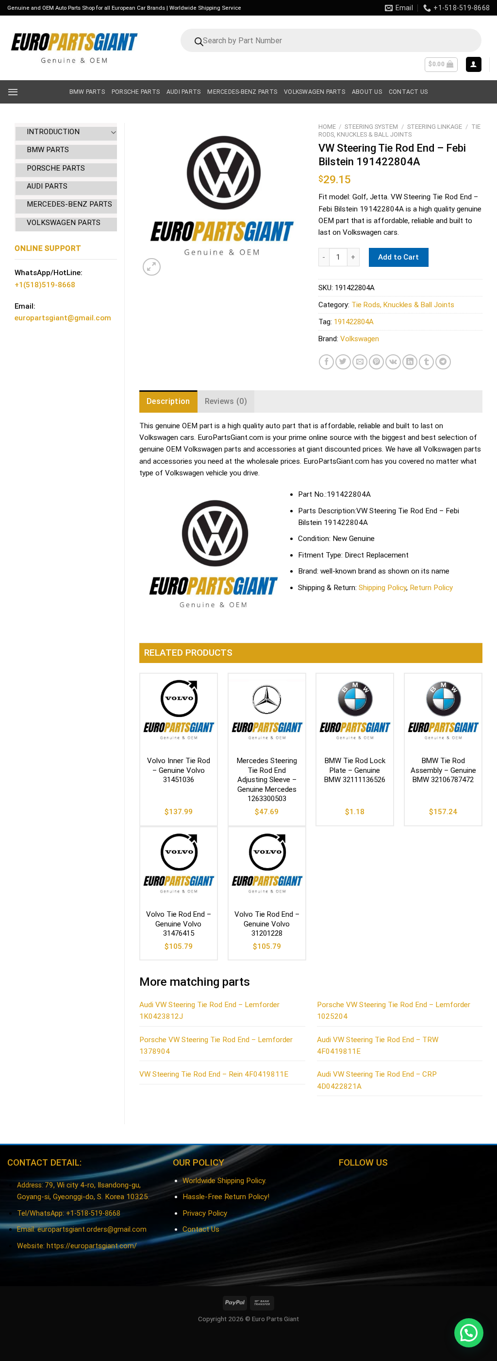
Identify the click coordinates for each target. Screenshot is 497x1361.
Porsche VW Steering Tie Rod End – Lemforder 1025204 (393, 1010)
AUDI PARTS (47, 186)
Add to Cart (398, 257)
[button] (468, 1332)
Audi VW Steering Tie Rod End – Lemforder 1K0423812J (209, 1010)
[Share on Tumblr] (426, 361)
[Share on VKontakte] (392, 361)
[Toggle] (113, 132)
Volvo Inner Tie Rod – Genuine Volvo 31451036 (178, 770)
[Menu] (12, 92)
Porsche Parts (136, 91)
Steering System (371, 126)
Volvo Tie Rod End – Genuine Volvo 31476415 (178, 924)
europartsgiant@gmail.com (63, 318)
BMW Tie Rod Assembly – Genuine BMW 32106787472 (443, 770)
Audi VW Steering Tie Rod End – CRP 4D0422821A (377, 1080)
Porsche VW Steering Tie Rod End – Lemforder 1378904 (216, 1045)
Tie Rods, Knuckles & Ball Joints (399, 130)
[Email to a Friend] (359, 361)
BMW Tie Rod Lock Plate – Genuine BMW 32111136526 (354, 770)
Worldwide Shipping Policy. (224, 1180)
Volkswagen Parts (314, 91)
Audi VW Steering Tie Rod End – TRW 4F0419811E (377, 1045)
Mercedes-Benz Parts (242, 91)
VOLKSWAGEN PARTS (63, 222)
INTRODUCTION (53, 131)
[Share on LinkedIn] (409, 361)
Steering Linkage (434, 126)
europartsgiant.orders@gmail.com (92, 1229)
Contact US (408, 91)
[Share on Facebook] (326, 361)
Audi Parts (183, 91)
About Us (367, 91)
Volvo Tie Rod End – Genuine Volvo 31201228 (266, 924)
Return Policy (431, 587)
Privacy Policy (204, 1213)
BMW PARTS (48, 149)
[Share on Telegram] (442, 361)
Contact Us (200, 1229)
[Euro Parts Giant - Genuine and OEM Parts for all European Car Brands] (73, 48)
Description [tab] (168, 401)
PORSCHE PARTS (56, 168)
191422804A (354, 321)
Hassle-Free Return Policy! (225, 1196)
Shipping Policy (382, 587)
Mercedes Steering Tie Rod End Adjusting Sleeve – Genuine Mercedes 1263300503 (267, 779)
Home (327, 126)
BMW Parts (87, 91)
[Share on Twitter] (342, 361)
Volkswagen (359, 338)
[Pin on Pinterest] (376, 361)
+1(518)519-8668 (45, 284)
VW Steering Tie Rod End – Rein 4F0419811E (213, 1074)
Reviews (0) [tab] (226, 401)
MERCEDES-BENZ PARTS (69, 204)
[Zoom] (152, 267)
